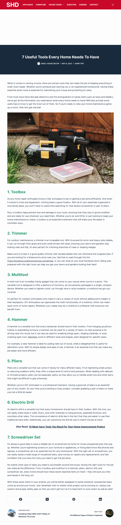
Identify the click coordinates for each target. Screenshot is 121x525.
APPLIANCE (28, 5)
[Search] (113, 5)
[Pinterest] (74, 499)
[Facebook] (20, 499)
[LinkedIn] (100, 499)
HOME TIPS (79, 63)
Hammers (32, 337)
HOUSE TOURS (55, 5)
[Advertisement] (60, 27)
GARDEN (83, 5)
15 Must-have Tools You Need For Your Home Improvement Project (67, 426)
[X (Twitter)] (47, 499)
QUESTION (71, 5)
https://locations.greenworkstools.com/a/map (30, 261)
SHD (12, 4)
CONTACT (94, 5)
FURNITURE (41, 5)
